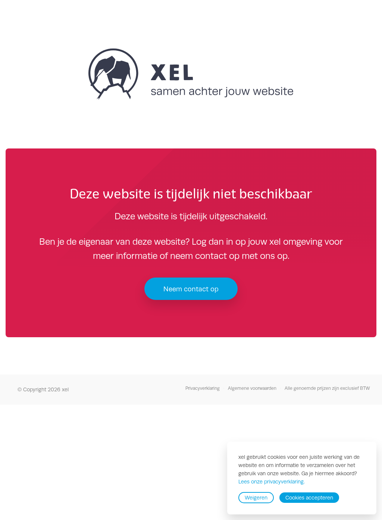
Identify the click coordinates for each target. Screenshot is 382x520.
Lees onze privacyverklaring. (271, 482)
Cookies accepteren (309, 498)
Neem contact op (191, 289)
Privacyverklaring (202, 388)
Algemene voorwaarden (252, 388)
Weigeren (256, 498)
